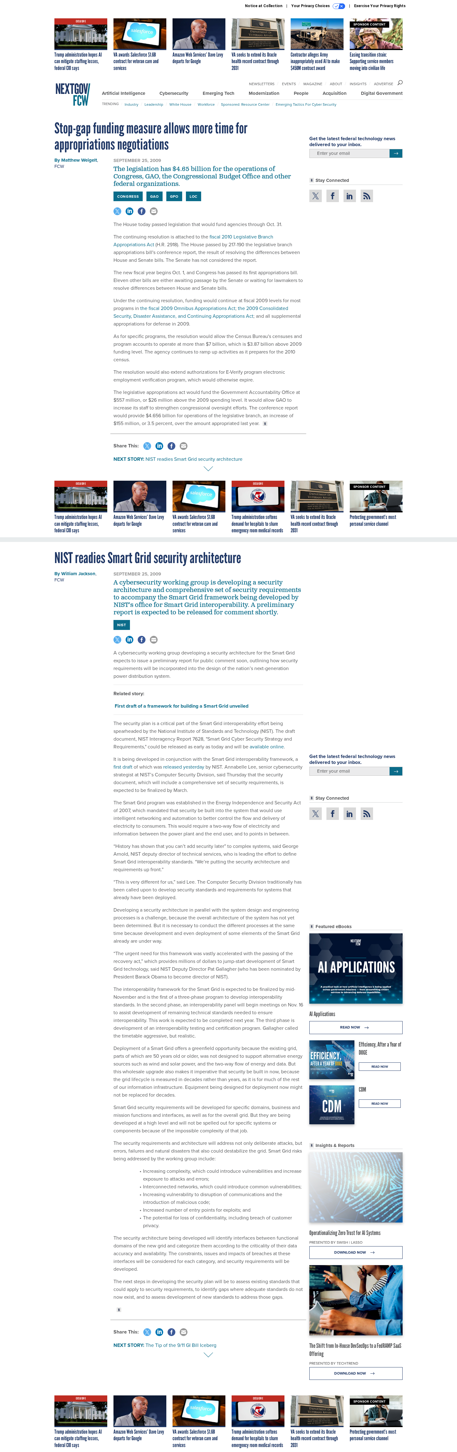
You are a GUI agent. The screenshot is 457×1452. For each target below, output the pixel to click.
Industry (131, 104)
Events (289, 83)
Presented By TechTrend (333, 1363)
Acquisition (335, 93)
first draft (122, 766)
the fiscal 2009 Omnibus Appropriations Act (187, 308)
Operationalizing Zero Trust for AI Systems (345, 1233)
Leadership (154, 104)
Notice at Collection (263, 6)
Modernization (264, 93)
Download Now (350, 1252)
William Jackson (78, 573)
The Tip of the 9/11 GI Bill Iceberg (180, 1345)
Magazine (312, 83)
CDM (362, 1089)
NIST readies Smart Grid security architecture (193, 458)
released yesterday (183, 766)
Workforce (206, 104)
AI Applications (322, 1014)
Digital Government (382, 93)
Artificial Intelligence (123, 93)
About (336, 83)
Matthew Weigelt (79, 160)
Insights (358, 83)
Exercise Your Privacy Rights (380, 6)
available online (267, 746)
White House (180, 104)
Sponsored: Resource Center (245, 104)
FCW (59, 166)
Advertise (383, 83)
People (301, 93)
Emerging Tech (218, 93)
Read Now (350, 1027)
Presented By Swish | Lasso (335, 1242)
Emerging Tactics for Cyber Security (306, 104)
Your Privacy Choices (311, 6)
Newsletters (262, 83)
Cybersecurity (173, 93)
